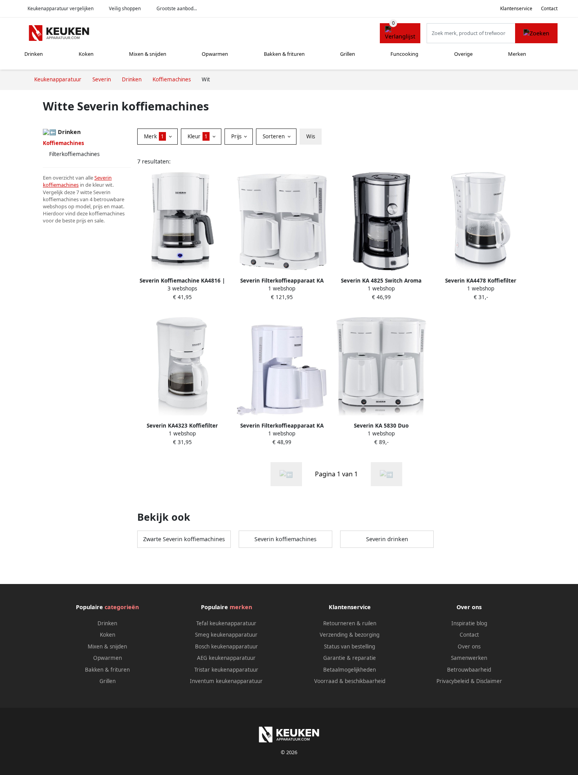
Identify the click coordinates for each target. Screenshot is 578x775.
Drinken (33, 53)
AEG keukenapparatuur (226, 657)
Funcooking (404, 53)
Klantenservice (516, 8)
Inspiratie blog (469, 623)
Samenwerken (469, 657)
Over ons (469, 646)
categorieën (122, 607)
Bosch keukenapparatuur (226, 646)
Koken (86, 53)
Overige (463, 53)
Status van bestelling (349, 646)
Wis (310, 136)
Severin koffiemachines (285, 539)
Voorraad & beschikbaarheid (349, 681)
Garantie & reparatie (349, 657)
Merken (517, 53)
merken (241, 607)
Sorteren (274, 136)
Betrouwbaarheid (469, 669)
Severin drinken (387, 539)
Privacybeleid (452, 681)
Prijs (237, 136)
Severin (103, 177)
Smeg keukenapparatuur (226, 634)
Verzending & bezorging (349, 634)
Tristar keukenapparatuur (226, 669)
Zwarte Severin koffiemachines (184, 539)
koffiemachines (61, 184)
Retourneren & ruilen (349, 623)
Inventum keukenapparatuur (226, 681)
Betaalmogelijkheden (349, 669)
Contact (549, 8)
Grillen (347, 53)
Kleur (198, 136)
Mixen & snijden (147, 53)
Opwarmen (215, 53)
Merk (154, 136)
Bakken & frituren (284, 53)
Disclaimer (489, 681)
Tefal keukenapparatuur (226, 623)
